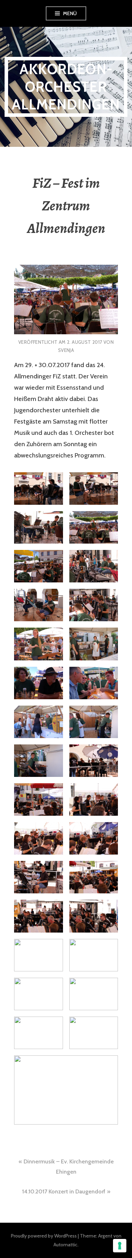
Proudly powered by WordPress (44, 1236)
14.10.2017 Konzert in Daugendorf (63, 1191)
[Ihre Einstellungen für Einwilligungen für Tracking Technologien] (119, 1245)
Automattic (65, 1244)
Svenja (66, 350)
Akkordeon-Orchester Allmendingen (66, 86)
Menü (70, 13)
